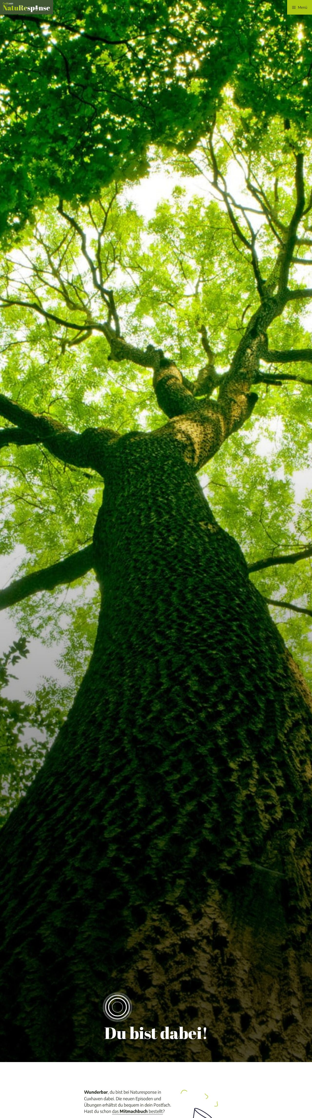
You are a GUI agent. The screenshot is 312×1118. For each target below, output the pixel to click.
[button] (299, 7)
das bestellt (137, 1111)
